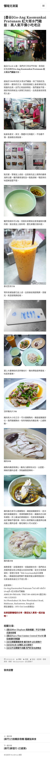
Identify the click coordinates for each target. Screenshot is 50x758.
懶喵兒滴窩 (11, 6)
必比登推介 (29, 662)
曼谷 (33, 659)
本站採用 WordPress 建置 (13, 755)
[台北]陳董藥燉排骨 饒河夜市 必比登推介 (24, 642)
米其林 (39, 659)
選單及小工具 (43, 5)
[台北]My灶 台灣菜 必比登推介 (19, 645)
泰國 (26, 659)
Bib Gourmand (18, 662)
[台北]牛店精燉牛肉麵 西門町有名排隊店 (23, 648)
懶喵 (19, 659)
